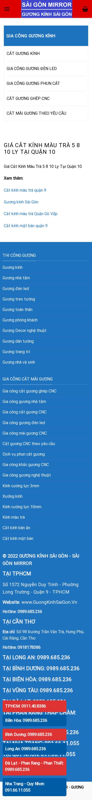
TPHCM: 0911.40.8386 (25, 706)
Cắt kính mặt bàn (18, 538)
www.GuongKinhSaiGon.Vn (49, 602)
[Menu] (7, 9)
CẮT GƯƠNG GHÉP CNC (28, 98)
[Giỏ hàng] (85, 9)
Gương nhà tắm (16, 277)
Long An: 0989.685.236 (25, 748)
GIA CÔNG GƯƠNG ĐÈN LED (32, 68)
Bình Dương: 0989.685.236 (28, 734)
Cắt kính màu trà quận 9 (25, 190)
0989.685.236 (30, 611)
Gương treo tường (19, 299)
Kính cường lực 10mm (22, 506)
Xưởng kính (12, 496)
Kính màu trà (14, 517)
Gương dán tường (18, 341)
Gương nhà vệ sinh (19, 362)
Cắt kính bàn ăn (16, 527)
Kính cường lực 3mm (21, 485)
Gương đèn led (16, 288)
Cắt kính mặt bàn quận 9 (26, 225)
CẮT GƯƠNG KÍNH (23, 53)
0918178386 (29, 647)
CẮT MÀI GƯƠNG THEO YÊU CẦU (36, 113)
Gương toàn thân (17, 309)
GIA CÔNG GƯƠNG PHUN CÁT (33, 83)
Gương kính (12, 267)
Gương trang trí (16, 351)
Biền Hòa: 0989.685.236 (26, 720)
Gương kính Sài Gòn (21, 202)
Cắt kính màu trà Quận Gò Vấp (30, 213)
